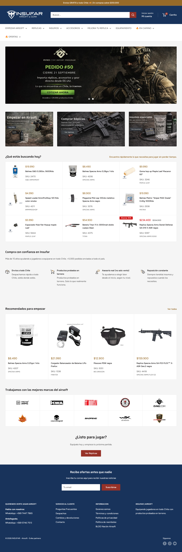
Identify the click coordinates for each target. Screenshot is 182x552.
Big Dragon (99, 372)
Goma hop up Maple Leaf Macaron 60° (155, 173)
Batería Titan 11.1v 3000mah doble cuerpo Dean (98, 226)
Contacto (60, 522)
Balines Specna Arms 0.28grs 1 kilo (98, 171)
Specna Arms (88, 180)
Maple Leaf (144, 183)
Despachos (61, 513)
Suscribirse (111, 487)
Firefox (54, 375)
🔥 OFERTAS (11, 36)
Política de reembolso (106, 522)
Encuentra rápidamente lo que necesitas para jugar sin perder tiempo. (143, 157)
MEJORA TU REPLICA (98, 28)
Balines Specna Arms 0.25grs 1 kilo (23, 363)
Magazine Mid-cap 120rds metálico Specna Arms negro (98, 199)
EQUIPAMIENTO (123, 28)
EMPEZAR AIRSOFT (14, 28)
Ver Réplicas (91, 453)
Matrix (142, 210)
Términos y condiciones (107, 513)
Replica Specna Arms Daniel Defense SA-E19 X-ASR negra (156, 226)
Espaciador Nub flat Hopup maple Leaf (40, 226)
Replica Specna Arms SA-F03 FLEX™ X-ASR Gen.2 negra (155, 364)
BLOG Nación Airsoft (106, 526)
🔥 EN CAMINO (143, 28)
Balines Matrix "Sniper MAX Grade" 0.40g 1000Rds (155, 199)
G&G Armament (32, 180)
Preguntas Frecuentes (66, 509)
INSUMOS (54, 28)
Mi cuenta (147, 16)
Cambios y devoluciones (67, 518)
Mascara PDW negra (103, 363)
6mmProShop (31, 210)
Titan (84, 236)
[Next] (176, 346)
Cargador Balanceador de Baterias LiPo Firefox (68, 364)
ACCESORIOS (73, 28)
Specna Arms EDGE (148, 236)
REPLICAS (36, 28)
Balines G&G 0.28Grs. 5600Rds (39, 171)
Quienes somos (103, 509)
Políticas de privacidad (106, 518)
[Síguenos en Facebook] (165, 543)
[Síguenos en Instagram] (170, 543)
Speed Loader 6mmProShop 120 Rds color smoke (42, 199)
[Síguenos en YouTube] (175, 543)
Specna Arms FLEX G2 (146, 375)
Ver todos (172, 309)
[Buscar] (133, 15)
